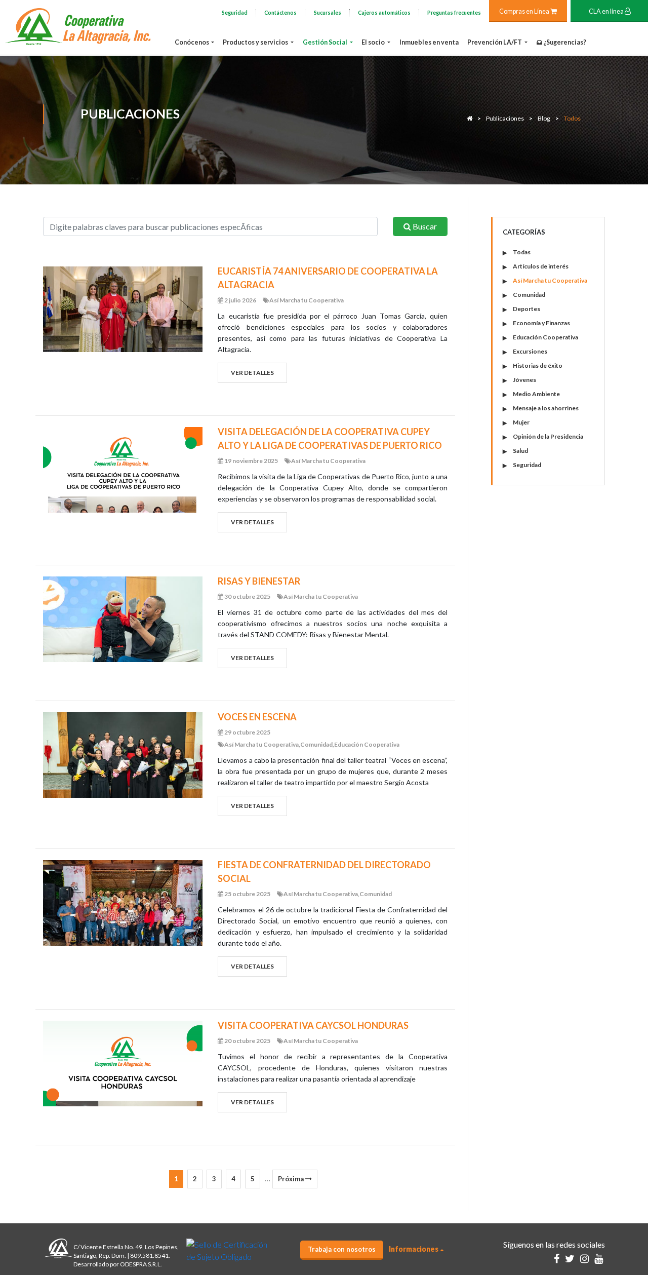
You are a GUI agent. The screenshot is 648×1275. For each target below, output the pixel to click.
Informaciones (413, 1249)
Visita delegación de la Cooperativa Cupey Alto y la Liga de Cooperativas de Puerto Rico (330, 438)
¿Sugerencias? (564, 42)
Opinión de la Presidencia (548, 436)
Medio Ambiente (536, 394)
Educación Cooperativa (545, 337)
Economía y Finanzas (541, 323)
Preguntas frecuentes (454, 13)
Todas (522, 252)
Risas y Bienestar (259, 581)
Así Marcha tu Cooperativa (550, 280)
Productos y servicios (256, 42)
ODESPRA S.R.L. (141, 1264)
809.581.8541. (150, 1255)
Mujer (521, 422)
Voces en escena (257, 716)
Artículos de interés (541, 266)
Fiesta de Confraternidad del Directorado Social (324, 871)
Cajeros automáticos (384, 13)
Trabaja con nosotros (342, 1249)
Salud (520, 450)
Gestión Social (325, 42)
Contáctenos (280, 13)
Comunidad (529, 294)
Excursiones (530, 351)
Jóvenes (524, 379)
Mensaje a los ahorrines (546, 408)
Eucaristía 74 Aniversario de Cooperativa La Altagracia (328, 277)
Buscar (424, 226)
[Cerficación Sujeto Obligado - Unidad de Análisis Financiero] (227, 1249)
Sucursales (327, 13)
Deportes (526, 309)
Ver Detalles (252, 372)
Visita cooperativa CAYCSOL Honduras (313, 1025)
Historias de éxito (537, 365)
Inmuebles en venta (429, 42)
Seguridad (235, 13)
